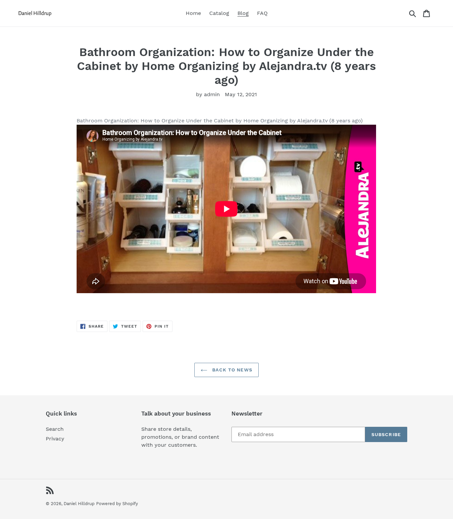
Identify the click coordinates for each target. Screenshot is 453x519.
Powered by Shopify (117, 503)
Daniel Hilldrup (79, 503)
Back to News (231, 369)
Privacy (55, 438)
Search (55, 429)
